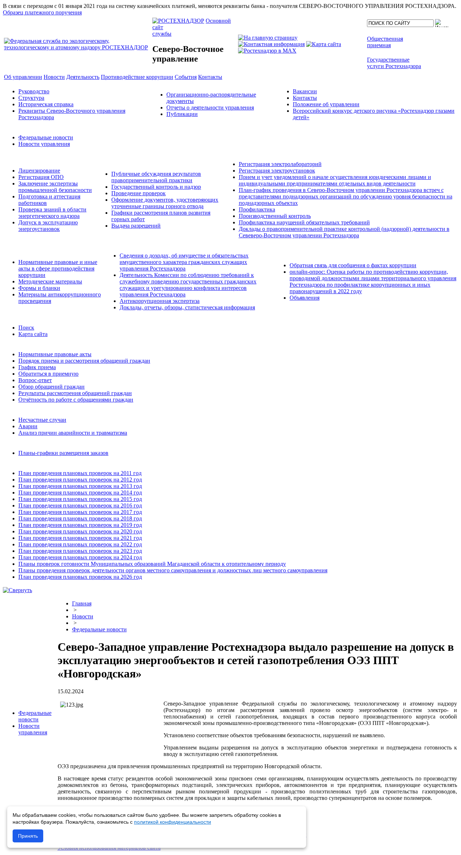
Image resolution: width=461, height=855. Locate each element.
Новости (82, 616)
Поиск (26, 327)
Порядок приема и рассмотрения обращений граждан (84, 361)
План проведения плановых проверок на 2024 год (80, 557)
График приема (37, 367)
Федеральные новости (45, 137)
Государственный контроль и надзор (156, 187)
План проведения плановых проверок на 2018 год (80, 518)
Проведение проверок (138, 193)
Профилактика (257, 209)
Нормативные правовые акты (54, 354)
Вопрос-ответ (35, 380)
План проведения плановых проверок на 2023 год (80, 551)
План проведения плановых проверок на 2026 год (80, 577)
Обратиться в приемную (48, 374)
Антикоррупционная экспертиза (160, 301)
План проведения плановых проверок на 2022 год (80, 544)
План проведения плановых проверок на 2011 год (80, 473)
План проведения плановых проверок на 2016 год (80, 505)
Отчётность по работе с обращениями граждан (75, 400)
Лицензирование (39, 170)
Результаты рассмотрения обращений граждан (75, 393)
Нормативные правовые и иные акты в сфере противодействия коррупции (57, 268)
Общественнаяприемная (385, 42)
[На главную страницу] (267, 38)
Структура (31, 98)
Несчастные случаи (42, 420)
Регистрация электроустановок (277, 170)
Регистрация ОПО (41, 177)
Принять (28, 836)
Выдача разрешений (136, 226)
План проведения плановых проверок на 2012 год (80, 479)
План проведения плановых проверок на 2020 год (80, 531)
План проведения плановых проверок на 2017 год (80, 512)
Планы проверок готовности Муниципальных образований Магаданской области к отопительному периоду (152, 564)
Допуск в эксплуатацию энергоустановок (48, 225)
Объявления (304, 298)
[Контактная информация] (271, 44)
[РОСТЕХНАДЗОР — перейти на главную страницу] (77, 47)
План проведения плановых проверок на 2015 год (80, 499)
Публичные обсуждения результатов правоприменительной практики (156, 177)
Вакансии (305, 91)
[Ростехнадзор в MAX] (267, 51)
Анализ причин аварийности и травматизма (72, 433)
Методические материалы (50, 281)
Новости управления (44, 144)
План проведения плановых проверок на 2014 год (80, 492)
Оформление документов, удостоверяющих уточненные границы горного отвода (164, 203)
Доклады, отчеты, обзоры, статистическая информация (187, 307)
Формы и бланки (39, 288)
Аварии (27, 426)
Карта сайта (33, 334)
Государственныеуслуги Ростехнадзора (394, 63)
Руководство (33, 91)
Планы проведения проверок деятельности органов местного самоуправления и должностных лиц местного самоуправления (172, 570)
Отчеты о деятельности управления (210, 107)
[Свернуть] (17, 590)
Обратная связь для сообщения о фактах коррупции (353, 265)
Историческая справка (45, 104)
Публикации (182, 114)
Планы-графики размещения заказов (63, 453)
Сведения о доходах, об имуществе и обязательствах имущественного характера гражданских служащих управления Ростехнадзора (184, 262)
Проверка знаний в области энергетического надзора (52, 212)
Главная (81, 603)
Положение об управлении (326, 104)
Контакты (305, 98)
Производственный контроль (275, 216)
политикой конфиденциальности (172, 822)
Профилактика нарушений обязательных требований (304, 222)
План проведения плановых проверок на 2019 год (80, 525)
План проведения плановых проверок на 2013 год (80, 486)
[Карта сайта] (323, 44)
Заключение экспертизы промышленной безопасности (55, 186)
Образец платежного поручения (42, 12)
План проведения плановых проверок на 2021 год (80, 538)
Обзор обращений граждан (51, 387)
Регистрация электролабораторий (280, 164)
